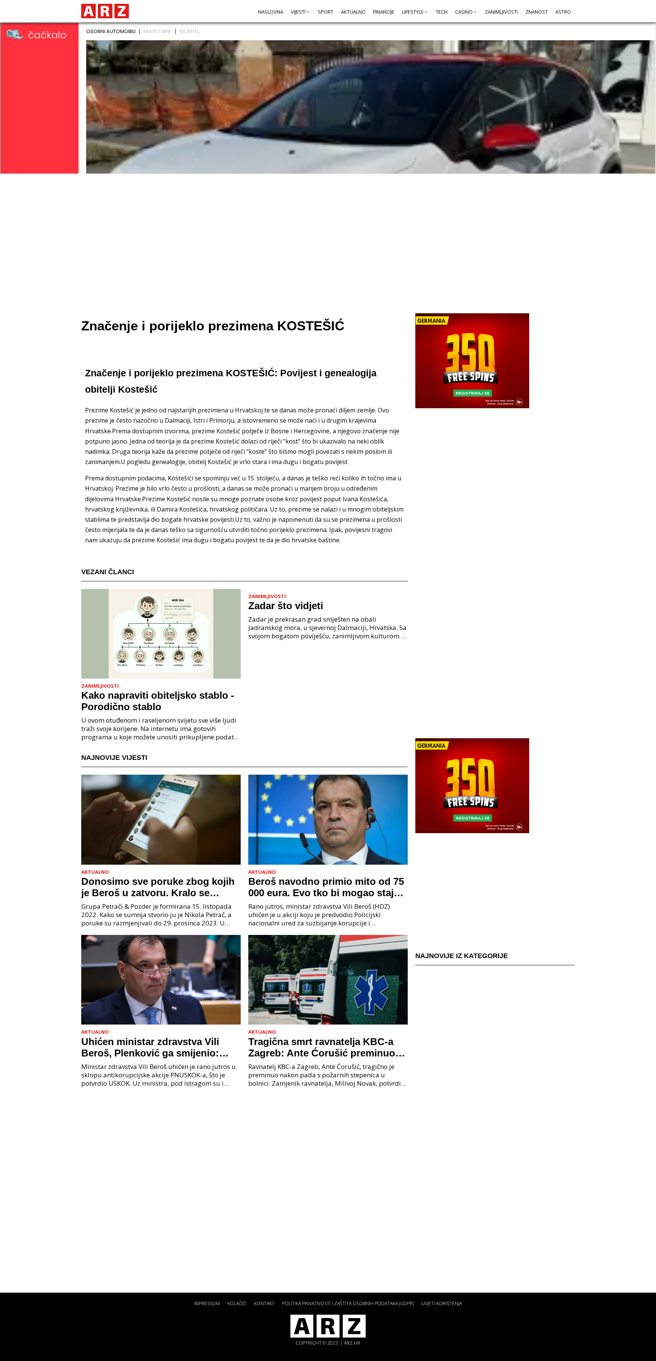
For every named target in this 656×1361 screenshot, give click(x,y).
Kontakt (264, 1303)
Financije (383, 11)
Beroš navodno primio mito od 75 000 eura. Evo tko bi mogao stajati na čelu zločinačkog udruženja (326, 887)
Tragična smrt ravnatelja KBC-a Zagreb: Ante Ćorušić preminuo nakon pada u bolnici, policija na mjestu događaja (323, 1047)
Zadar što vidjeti (285, 605)
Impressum (207, 1303)
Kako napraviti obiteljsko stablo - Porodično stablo (157, 701)
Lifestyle (413, 11)
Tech (442, 11)
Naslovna (270, 11)
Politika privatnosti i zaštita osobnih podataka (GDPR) (348, 1303)
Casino (464, 11)
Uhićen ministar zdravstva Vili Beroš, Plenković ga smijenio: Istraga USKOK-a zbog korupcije (156, 1047)
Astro (563, 11)
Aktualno (353, 11)
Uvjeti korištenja (441, 1303)
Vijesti (298, 11)
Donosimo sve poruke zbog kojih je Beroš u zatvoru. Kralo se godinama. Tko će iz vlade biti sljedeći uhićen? (158, 887)
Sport (325, 11)
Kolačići (236, 1303)
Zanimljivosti (501, 11)
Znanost (536, 11)
